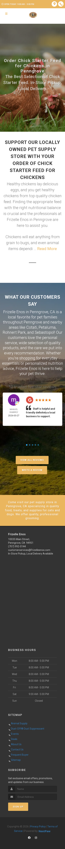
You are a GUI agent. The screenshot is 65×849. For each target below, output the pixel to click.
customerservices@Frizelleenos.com (29, 550)
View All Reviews (32, 460)
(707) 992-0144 (17, 546)
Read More (47, 248)
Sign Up (18, 806)
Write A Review (32, 470)
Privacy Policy (38, 826)
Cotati (31, 327)
